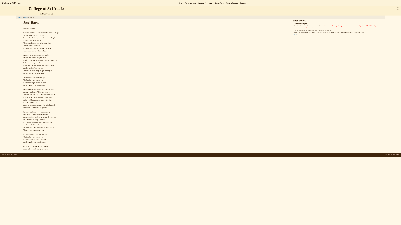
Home (180, 3)
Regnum (243, 3)
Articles (201, 3)
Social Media (219, 3)
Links (210, 3)
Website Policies (232, 3)
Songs (26, 17)
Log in (296, 34)
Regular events (190, 3)
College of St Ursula (11, 2)
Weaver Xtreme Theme (393, 154)
